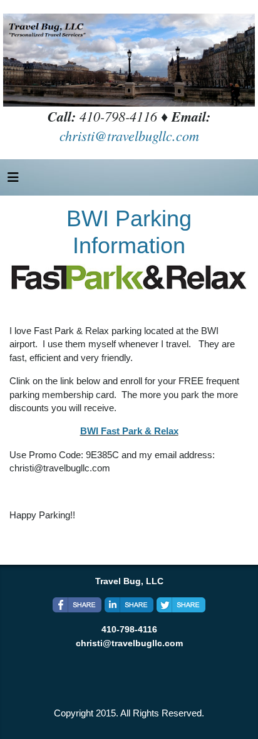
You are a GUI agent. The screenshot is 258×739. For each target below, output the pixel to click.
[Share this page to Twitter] (181, 604)
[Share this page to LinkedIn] (129, 604)
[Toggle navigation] (13, 180)
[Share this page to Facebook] (77, 604)
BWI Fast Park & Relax (129, 431)
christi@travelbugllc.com (129, 135)
